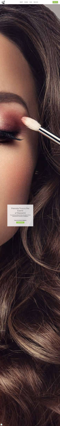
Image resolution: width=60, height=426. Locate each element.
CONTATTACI (20, 222)
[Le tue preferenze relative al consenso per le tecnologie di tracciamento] (1, 424)
